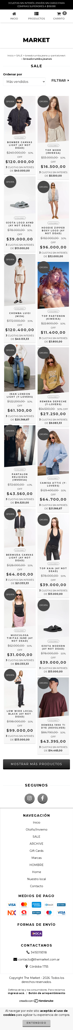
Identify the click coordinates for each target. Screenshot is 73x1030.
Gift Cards (36, 851)
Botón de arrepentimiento (47, 993)
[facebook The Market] (43, 799)
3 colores (20, 309)
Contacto (36, 886)
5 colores (53, 146)
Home (36, 872)
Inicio (11, 55)
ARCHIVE (36, 844)
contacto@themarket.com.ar (39, 959)
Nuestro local (36, 879)
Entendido (36, 1022)
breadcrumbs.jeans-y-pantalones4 (45, 55)
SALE (19, 55)
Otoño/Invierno (36, 829)
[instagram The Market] (30, 799)
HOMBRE (36, 865)
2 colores (20, 138)
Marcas (36, 858)
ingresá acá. (16, 993)
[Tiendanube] (36, 1001)
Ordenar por (12, 74)
